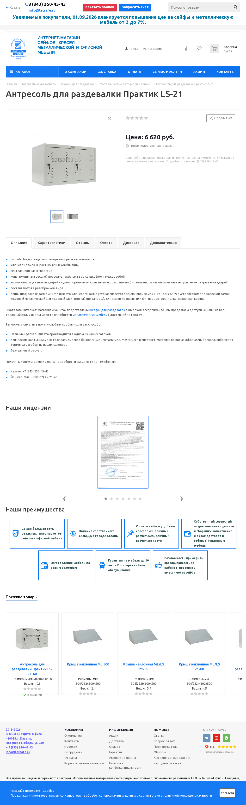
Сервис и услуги (167, 71)
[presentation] (64, 497)
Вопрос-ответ (164, 741)
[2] (132, 118)
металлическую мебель (90, 314)
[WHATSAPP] (226, 738)
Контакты (225, 71)
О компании (75, 71)
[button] (106, 498)
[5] (146, 118)
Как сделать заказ (167, 763)
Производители (166, 746)
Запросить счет (135, 7)
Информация (121, 729)
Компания (73, 729)
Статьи (159, 735)
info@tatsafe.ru (42, 10)
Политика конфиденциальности (125, 765)
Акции (199, 71)
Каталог (23, 71)
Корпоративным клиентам (84, 763)
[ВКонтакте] (206, 738)
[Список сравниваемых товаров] (187, 50)
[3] (137, 118)
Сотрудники (73, 752)
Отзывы (70, 757)
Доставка (107, 71)
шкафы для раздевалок (107, 310)
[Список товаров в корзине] (223, 51)
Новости (70, 746)
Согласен (227, 793)
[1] (128, 118)
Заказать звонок (99, 7)
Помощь (162, 729)
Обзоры (160, 752)
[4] (141, 118)
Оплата (134, 71)
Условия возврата (122, 757)
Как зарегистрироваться (172, 757)
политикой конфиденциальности (187, 795)
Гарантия (116, 752)
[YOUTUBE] (216, 738)
